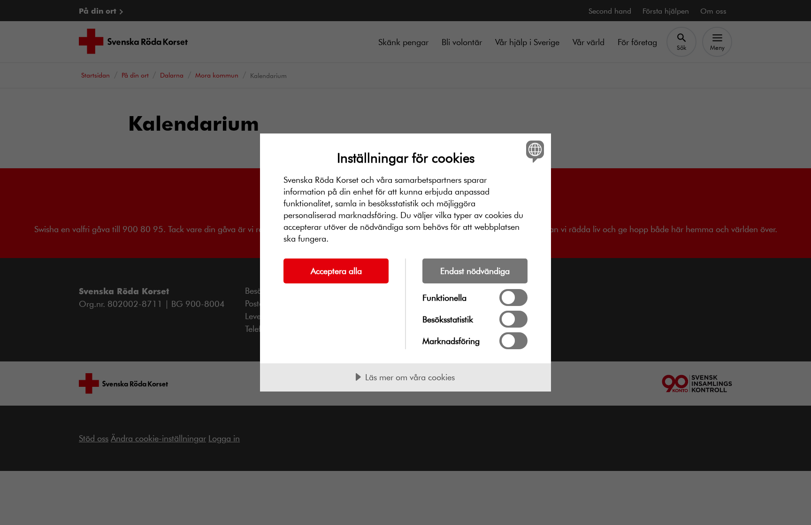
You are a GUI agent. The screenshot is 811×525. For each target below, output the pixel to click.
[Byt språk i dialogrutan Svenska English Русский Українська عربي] (533, 151)
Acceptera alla (336, 270)
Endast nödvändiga (475, 270)
